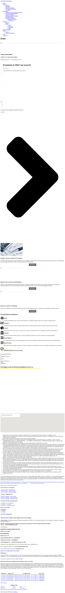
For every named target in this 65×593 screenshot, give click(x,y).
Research (7, 22)
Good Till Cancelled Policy (6, 514)
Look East (10, 26)
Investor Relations (6, 29)
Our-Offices (8, 10)
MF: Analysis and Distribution (12, 13)
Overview (8, 5)
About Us (5, 4)
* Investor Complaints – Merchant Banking (9, 498)
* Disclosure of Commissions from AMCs (9, 485)
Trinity (9, 25)
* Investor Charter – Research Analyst (8, 490)
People (4, 30)
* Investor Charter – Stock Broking (8, 489)
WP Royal (15, 591)
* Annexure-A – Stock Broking (7, 503)
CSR (4, 34)
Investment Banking (10, 17)
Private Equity (11, 20)
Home (4, 3)
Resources (5, 21)
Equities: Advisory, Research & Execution (14, 12)
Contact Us (5, 35)
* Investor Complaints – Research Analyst (9, 497)
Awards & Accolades (10, 7)
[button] (2, 102)
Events (7, 24)
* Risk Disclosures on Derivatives (8, 487)
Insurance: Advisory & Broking (12, 15)
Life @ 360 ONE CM (10, 33)
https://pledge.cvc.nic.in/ (16, 59)
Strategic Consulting (10, 14)
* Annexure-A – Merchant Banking (8, 505)
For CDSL (3, 510)
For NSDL (3, 512)
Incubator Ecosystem (12, 19)
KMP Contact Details (5, 507)
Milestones (8, 6)
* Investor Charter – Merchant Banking (8, 492)
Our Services (5, 11)
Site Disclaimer (4, 582)
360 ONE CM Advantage (11, 9)
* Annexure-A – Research (6, 504)
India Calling (10, 27)
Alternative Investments (10, 18)
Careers (7, 32)
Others (9, 28)
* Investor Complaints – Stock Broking (8, 496)
